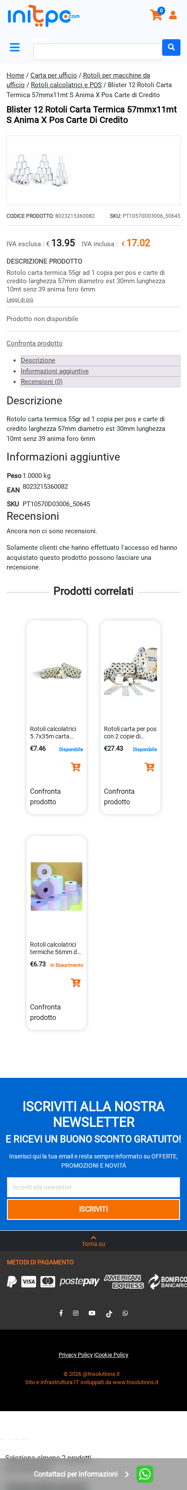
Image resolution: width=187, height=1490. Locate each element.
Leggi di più (20, 300)
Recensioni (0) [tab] (42, 382)
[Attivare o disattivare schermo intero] (9, 1439)
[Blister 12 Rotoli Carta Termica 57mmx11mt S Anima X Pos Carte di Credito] (93, 170)
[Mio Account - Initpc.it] (174, 16)
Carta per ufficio (53, 75)
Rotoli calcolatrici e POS (66, 85)
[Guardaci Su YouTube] (92, 1313)
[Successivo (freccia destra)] (9, 1449)
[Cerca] (171, 47)
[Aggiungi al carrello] (75, 767)
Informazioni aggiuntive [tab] (55, 371)
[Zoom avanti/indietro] (2, 1439)
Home (15, 75)
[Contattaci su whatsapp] (125, 1313)
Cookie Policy (111, 1354)
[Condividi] (16, 1439)
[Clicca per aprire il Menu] (17, 47)
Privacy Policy (76, 1354)
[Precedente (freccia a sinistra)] (2, 1449)
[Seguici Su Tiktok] (109, 1313)
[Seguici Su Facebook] (61, 1313)
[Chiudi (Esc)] (23, 1439)
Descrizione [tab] (38, 360)
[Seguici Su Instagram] (75, 1313)
